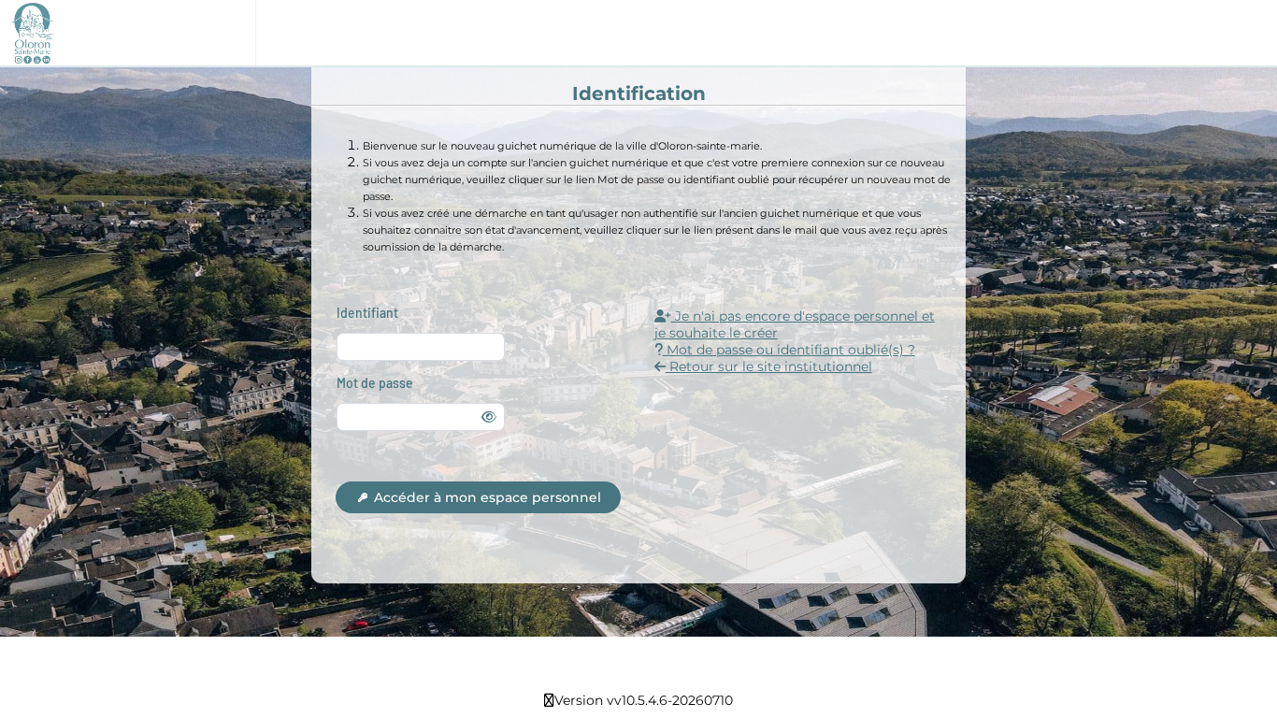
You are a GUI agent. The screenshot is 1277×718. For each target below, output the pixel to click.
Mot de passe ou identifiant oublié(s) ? (789, 349)
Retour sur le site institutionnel (769, 366)
